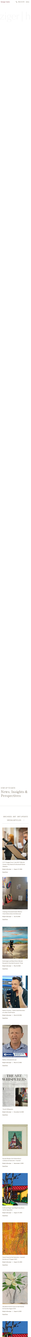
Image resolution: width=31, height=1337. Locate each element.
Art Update (22, 817)
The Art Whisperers (7, 1109)
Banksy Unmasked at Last (9, 1059)
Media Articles (14, 820)
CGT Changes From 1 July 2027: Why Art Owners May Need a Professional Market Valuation (13, 864)
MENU (27, 2)
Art (14, 817)
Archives (7, 817)
